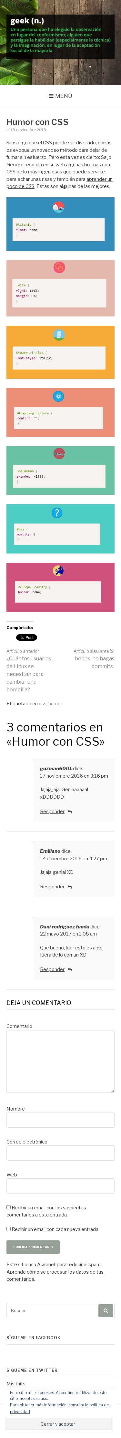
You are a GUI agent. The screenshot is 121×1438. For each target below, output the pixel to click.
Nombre (15, 1109)
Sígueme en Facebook (33, 1337)
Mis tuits (15, 1384)
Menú (63, 96)
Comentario (19, 1026)
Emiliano (50, 851)
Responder (52, 811)
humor (55, 704)
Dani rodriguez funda (64, 927)
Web (11, 1175)
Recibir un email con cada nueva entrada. (55, 1229)
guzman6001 (56, 768)
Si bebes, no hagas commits (94, 658)
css (42, 704)
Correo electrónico (26, 1142)
